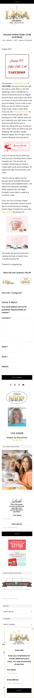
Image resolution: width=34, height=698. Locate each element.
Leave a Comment (25, 40)
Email (5, 356)
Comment (6, 318)
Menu (17, 2)
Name (5, 346)
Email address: (17, 524)
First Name (17, 515)
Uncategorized (16, 293)
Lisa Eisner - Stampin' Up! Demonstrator (17, 15)
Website (5, 366)
